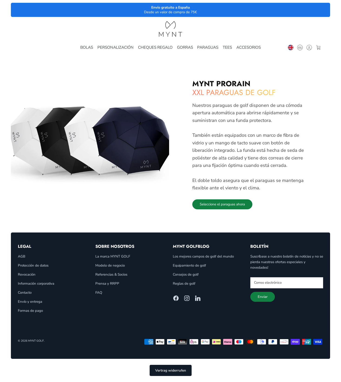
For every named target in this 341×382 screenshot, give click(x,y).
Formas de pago (30, 310)
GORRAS (185, 47)
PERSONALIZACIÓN (115, 47)
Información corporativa (36, 283)
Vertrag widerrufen (170, 370)
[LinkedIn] (197, 298)
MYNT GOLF (36, 341)
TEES (227, 47)
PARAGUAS (207, 47)
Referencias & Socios (111, 274)
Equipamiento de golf (189, 265)
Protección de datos (33, 265)
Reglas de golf (184, 283)
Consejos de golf (186, 274)
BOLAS (86, 47)
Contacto (25, 292)
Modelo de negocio (110, 265)
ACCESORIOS (248, 47)
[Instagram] (186, 298)
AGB (21, 256)
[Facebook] (175, 298)
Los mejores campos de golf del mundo (203, 256)
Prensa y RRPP (107, 283)
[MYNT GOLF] (170, 29)
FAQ (98, 292)
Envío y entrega (30, 301)
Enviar (262, 296)
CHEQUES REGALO (155, 47)
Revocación (26, 274)
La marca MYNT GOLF (112, 256)
